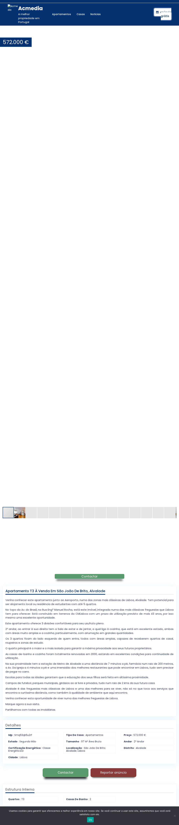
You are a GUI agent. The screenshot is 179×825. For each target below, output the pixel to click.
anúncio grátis (165, 14)
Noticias (95, 14)
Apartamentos (61, 14)
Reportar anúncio (113, 772)
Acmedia (30, 8)
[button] (173, 34)
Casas (81, 14)
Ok (90, 819)
